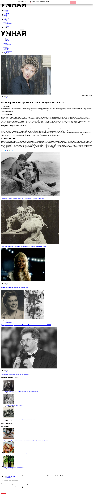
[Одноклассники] (3, 150)
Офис (7, 13)
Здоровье (5, 15)
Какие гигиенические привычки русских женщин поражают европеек (21, 391)
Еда (7, 11)
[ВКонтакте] (1, 150)
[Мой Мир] (5, 150)
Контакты (8, 477)
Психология (6, 24)
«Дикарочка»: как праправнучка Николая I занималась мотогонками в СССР (26, 325)
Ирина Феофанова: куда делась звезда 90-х (14, 287)
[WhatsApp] (9, 150)
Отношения (6, 14)
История (5, 22)
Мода (7, 20)
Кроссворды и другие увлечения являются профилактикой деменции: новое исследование (25, 440)
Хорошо (73, 2)
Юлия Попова (88, 95)
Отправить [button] (3, 493)
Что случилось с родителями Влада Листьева (15, 374)
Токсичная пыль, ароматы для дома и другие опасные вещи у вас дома (23, 246)
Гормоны (8, 17)
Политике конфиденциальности (37, 2)
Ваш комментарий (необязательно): (12, 487)
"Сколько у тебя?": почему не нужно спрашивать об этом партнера (22, 198)
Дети (7, 26)
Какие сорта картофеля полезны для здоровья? (15, 453)
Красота (5, 19)
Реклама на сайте (10, 476)
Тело (7, 18)
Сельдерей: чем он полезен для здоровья (13, 467)
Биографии (9, 23)
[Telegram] (11, 150)
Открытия (6, 10)
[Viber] (7, 150)
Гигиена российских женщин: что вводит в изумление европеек (19, 419)
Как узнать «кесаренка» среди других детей (14, 405)
